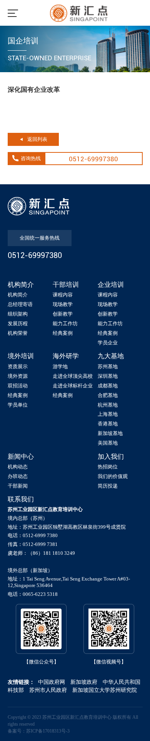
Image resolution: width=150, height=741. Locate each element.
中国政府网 (51, 682)
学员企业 (108, 343)
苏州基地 (108, 366)
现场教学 (63, 304)
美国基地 (108, 443)
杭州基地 (108, 405)
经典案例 (63, 333)
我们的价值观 (113, 476)
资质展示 (18, 366)
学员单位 (18, 405)
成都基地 (108, 386)
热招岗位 (108, 467)
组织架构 (18, 314)
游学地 (60, 366)
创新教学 (63, 314)
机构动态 (18, 467)
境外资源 (18, 376)
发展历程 (18, 323)
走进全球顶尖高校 (73, 376)
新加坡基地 (110, 433)
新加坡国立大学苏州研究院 (104, 690)
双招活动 (18, 386)
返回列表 (37, 139)
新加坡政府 (83, 682)
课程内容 (63, 295)
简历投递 (108, 486)
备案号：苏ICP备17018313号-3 (39, 731)
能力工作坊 (65, 323)
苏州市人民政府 (48, 690)
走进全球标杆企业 (73, 386)
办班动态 (18, 476)
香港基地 (108, 424)
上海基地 (108, 414)
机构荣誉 (18, 333)
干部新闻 (18, 486)
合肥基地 (108, 395)
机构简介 (18, 295)
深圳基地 (108, 376)
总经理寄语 (20, 304)
